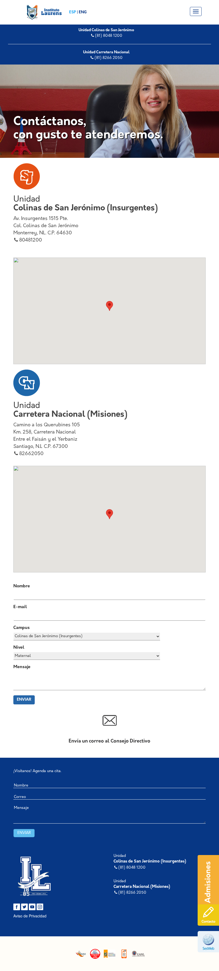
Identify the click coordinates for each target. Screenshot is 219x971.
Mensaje (21, 667)
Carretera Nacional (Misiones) (142, 887)
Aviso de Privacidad (29, 915)
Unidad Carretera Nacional (106, 52)
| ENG (82, 12)
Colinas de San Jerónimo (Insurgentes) (150, 862)
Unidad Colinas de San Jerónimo (106, 30)
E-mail (20, 607)
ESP (73, 12)
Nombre (21, 586)
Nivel (18, 647)
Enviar (24, 700)
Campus (21, 628)
